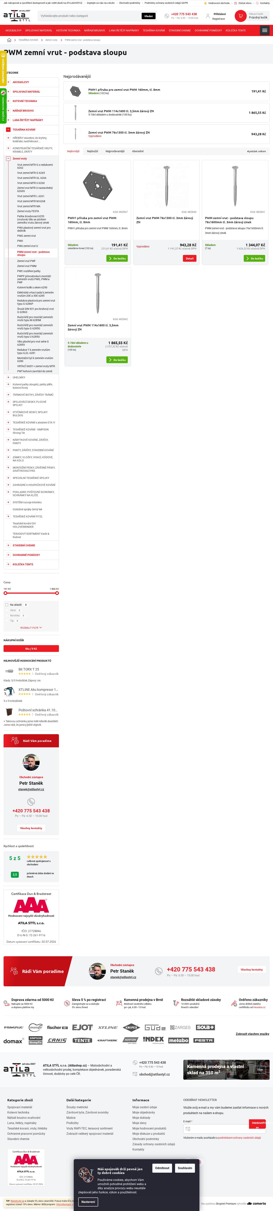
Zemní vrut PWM (26, 266)
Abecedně (138, 151)
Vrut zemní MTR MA (28, 206)
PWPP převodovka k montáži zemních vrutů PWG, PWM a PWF (34, 279)
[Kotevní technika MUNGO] (36, 1027)
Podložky (72, 1123)
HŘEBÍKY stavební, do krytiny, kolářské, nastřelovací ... (30, 139)
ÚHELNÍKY (19, 377)
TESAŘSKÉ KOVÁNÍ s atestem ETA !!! (34, 422)
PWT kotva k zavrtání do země (34, 371)
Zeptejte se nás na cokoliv (101, 3)
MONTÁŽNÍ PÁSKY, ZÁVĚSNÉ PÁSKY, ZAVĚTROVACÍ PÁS (34, 469)
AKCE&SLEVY (21, 82)
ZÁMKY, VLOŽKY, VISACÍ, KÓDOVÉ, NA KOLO (33, 459)
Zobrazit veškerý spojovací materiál (89, 1133)
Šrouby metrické (77, 1107)
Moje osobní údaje (144, 1107)
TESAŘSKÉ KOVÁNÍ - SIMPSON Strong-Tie (31, 431)
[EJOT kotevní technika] (82, 1027)
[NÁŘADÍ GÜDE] (155, 1027)
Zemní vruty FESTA (28, 211)
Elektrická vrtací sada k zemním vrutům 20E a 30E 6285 (35, 294)
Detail (189, 258)
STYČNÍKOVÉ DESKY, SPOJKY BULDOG (30, 414)
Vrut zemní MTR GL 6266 (31, 177)
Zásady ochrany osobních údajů (153, 1144)
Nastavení (88, 1202)
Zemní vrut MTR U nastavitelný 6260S (35, 189)
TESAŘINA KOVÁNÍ (24, 129)
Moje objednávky (143, 1112)
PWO (20, 240)
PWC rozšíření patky (29, 271)
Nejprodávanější (115, 151)
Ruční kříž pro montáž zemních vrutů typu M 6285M (35, 319)
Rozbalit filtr (29, 627)
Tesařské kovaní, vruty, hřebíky (27, 1128)
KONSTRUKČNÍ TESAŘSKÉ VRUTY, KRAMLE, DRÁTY (33, 150)
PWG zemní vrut (26, 235)
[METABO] (178, 1040)
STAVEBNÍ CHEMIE (24, 545)
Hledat (148, 16)
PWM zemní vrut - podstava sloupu (33, 253)
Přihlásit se (261, 1125)
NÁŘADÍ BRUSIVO (23, 110)
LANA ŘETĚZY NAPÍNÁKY (28, 120)
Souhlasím (185, 1168)
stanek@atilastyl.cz (31, 789)
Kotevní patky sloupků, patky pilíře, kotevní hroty (33, 386)
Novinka (17, 615)
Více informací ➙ (64, 1204)
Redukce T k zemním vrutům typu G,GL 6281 (33, 351)
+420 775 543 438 (184, 14)
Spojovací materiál (19, 1107)
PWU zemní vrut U (27, 245)
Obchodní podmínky (129, 3)
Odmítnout (162, 1168)
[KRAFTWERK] (107, 1040)
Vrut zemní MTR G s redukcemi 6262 (35, 166)
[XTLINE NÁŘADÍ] (107, 1027)
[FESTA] (203, 1040)
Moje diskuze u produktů (148, 1133)
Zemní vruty (20, 158)
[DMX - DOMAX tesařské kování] (14, 1040)
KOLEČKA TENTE (23, 564)
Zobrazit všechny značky (252, 1034)
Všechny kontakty (31, 828)
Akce (15, 610)
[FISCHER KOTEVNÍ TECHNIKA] (57, 1027)
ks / (31, 648)
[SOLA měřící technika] (205, 1027)
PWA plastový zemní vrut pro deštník (34, 229)
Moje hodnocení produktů (149, 1128)
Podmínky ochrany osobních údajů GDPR (166, 3)
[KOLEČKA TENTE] (82, 1040)
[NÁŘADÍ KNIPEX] (131, 1027)
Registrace (218, 18)
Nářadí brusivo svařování (23, 1118)
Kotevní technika (18, 1112)
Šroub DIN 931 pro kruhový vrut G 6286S (35, 310)
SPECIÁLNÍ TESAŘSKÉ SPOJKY (31, 477)
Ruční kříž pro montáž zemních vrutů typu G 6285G (35, 327)
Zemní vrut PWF (26, 260)
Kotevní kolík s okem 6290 (32, 287)
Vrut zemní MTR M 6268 (31, 201)
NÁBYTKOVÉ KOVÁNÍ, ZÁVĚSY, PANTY (30, 441)
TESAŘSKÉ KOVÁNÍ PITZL (28, 516)
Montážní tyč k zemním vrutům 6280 (35, 360)
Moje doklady (141, 1118)
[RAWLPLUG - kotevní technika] (14, 1027)
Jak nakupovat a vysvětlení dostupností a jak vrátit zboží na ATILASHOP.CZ (43, 3)
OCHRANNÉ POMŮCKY (26, 554)
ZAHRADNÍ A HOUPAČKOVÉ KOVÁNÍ (34, 484)
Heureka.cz (259, 1007)
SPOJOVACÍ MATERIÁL (26, 91)
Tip (14, 620)
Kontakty (138, 1149)
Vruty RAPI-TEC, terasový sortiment (89, 1128)
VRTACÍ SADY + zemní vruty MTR (36, 366)
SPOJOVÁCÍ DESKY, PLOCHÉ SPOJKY (29, 403)
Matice (70, 1118)
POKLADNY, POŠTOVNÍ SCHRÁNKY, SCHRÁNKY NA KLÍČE (33, 494)
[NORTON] (130, 1040)
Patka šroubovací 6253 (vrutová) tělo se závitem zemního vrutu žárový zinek (33, 219)
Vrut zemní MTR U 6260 (31, 182)
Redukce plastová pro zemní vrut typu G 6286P (36, 302)
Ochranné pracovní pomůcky (26, 1133)
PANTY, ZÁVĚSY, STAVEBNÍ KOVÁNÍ (33, 450)
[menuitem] (13, 30)
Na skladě (18, 604)
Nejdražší (92, 151)
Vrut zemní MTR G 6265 (31, 172)
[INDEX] (153, 1040)
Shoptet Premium (226, 1203)
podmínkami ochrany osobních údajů (239, 1137)
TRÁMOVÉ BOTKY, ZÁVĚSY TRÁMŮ (33, 394)
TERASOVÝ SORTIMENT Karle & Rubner (31, 535)
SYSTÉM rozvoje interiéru (27, 502)
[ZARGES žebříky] (180, 1027)
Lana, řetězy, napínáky (22, 1123)
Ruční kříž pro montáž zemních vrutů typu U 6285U (35, 335)
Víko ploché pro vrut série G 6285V (33, 343)
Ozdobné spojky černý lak (27, 509)
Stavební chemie (18, 1139)
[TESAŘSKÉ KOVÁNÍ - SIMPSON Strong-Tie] (35, 1040)
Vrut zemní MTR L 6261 (30, 196)
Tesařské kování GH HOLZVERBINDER (24, 525)
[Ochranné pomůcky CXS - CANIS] (57, 1040)
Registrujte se (17, 1201)
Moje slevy (139, 1123)
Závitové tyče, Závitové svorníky (87, 1112)
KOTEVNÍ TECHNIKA (25, 101)
